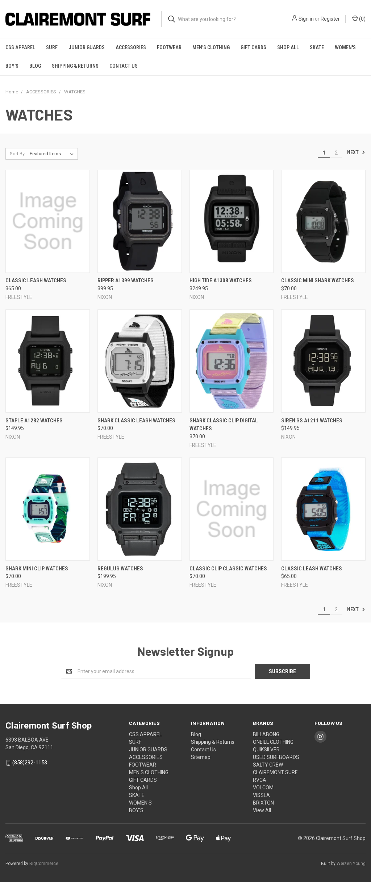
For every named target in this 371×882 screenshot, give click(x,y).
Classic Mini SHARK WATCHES (317, 280)
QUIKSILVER (266, 749)
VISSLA (261, 795)
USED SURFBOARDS (276, 757)
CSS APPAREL (20, 47)
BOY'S (11, 66)
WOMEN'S (345, 47)
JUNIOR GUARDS (86, 47)
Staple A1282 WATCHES (34, 420)
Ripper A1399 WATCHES (125, 280)
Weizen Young (351, 863)
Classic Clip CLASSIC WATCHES (228, 568)
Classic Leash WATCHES (35, 280)
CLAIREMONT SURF (275, 772)
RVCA (259, 780)
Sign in (306, 19)
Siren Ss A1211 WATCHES (311, 420)
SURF (52, 47)
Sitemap (200, 757)
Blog (35, 66)
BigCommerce (43, 863)
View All (262, 810)
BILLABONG (266, 734)
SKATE (317, 47)
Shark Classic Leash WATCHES (136, 420)
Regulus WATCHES (120, 568)
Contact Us (123, 66)
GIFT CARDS (253, 47)
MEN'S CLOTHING (211, 47)
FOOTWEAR (169, 47)
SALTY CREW (268, 765)
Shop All (288, 47)
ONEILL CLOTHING (273, 742)
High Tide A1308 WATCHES (220, 280)
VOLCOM (263, 787)
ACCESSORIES (131, 47)
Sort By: (18, 153)
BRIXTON (263, 803)
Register (330, 19)
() (362, 19)
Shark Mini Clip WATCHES (36, 568)
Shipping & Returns (75, 66)
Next (353, 152)
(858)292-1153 (29, 762)
